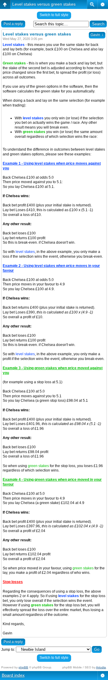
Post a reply (13, 24)
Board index (13, 675)
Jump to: (8, 649)
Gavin (97, 35)
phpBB (23, 667)
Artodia (101, 667)
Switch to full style (54, 15)
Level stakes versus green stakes (44, 4)
